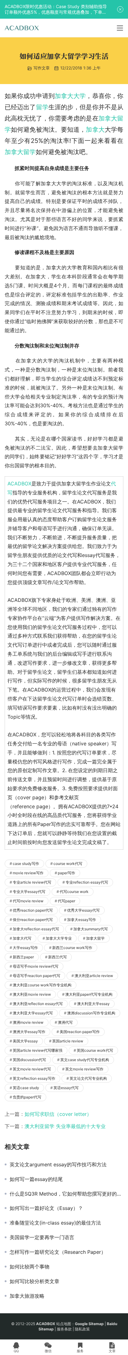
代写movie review (28, 901)
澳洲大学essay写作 (29, 1031)
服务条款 (64, 1329)
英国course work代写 (95, 1050)
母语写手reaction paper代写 (36, 975)
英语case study (26, 1087)
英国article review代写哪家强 (37, 1050)
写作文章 (42, 67)
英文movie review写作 (84, 1069)
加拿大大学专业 (59, 938)
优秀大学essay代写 (83, 910)
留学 (42, 107)
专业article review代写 (32, 882)
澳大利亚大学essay (93, 1003)
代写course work (74, 891)
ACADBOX (19, 483)
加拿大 (95, 129)
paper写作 (66, 873)
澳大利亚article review (94, 975)
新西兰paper (23, 957)
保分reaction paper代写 (33, 919)
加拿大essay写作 (81, 919)
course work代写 (67, 863)
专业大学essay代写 (29, 891)
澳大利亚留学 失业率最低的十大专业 (65, 1126)
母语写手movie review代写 (35, 966)
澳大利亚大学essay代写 (33, 1013)
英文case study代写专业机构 (84, 1059)
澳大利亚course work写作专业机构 (42, 985)
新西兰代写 (57, 957)
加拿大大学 (70, 96)
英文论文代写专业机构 (88, 1078)
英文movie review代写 (32, 1069)
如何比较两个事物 (29, 1266)
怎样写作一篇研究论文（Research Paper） (58, 1252)
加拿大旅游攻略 (27, 1296)
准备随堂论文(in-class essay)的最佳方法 (55, 1222)
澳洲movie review (28, 1022)
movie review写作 (28, 873)
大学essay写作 (25, 947)
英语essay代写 (66, 1087)
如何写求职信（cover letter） (58, 1114)
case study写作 (26, 863)
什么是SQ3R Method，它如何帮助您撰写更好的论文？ (66, 1194)
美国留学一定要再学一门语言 (42, 1237)
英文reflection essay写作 (34, 1078)
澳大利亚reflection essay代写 (38, 1003)
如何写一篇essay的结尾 (36, 1179)
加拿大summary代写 (90, 929)
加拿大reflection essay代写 (36, 929)
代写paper (66, 901)
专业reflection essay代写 (87, 882)
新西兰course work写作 (72, 947)
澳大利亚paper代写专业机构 (88, 994)
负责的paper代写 (27, 1097)
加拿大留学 (20, 152)
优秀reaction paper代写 (33, 910)
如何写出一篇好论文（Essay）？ (46, 1208)
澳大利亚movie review (32, 994)
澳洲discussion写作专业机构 (91, 1013)
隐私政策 (82, 1329)
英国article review (67, 1041)
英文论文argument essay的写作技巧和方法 (58, 1164)
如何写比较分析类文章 (34, 1281)
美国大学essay (25, 1041)
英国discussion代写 (29, 1059)
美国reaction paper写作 (80, 1031)
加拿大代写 (22, 938)
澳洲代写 (65, 1022)
